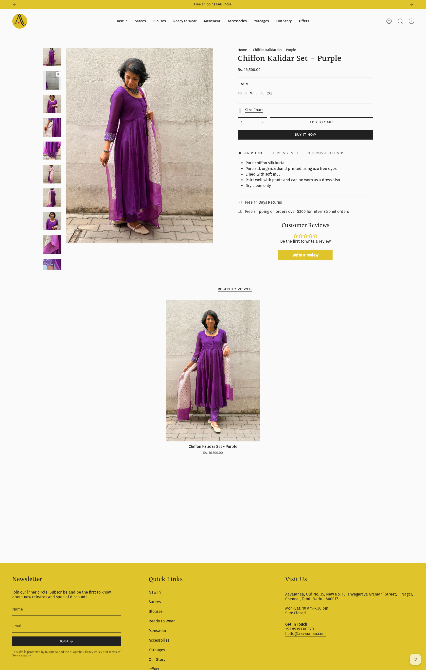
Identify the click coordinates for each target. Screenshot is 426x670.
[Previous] (14, 4)
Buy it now (305, 134)
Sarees (155, 601)
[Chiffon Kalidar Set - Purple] (213, 371)
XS (240, 93)
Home (242, 50)
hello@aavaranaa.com (305, 633)
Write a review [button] (306, 255)
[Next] (411, 4)
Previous (66, 146)
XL (262, 93)
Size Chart (254, 110)
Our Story (157, 659)
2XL (269, 93)
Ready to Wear (162, 621)
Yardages (157, 650)
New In (155, 592)
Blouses (155, 611)
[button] (140, 21)
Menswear (157, 630)
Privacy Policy (92, 652)
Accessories (159, 640)
